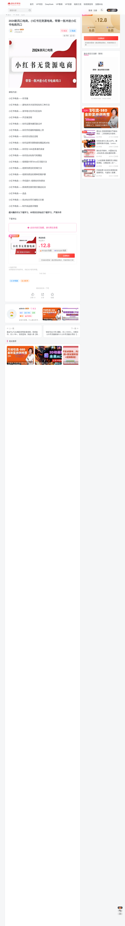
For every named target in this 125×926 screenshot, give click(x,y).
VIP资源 (68, 4)
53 (22, 316)
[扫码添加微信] (120, 911)
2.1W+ (28, 313)
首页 (32, 4)
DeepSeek (49, 4)
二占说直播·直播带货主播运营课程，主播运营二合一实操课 (106, 162)
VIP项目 (39, 4)
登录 (90, 10)
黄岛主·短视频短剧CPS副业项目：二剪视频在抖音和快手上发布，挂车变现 (106, 133)
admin (17, 29)
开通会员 (113, 10)
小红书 (26, 281)
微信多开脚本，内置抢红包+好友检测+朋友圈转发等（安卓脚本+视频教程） (106, 152)
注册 (95, 10)
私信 (73, 30)
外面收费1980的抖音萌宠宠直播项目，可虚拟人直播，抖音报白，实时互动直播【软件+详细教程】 (106, 173)
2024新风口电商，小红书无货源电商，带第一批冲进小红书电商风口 (42, 22)
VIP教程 (59, 4)
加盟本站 (99, 4)
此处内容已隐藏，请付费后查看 (43, 227)
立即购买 (66, 255)
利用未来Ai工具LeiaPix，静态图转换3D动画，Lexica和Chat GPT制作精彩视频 (106, 143)
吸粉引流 (77, 4)
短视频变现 (88, 4)
